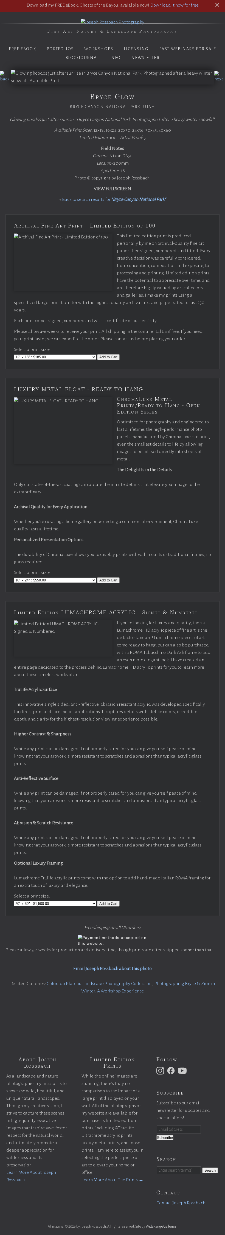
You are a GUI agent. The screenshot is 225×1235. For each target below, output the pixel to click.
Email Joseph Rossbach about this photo (112, 968)
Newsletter (145, 57)
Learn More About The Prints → (112, 1179)
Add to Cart (108, 357)
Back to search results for (114, 199)
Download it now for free (174, 5)
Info (114, 57)
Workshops (98, 49)
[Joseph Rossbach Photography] (112, 22)
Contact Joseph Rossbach (180, 1202)
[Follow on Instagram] (161, 1070)
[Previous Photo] (5, 79)
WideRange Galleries (161, 1226)
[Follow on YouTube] (183, 1070)
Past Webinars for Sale (187, 49)
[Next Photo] (219, 79)
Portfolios (60, 49)
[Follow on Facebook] (172, 1070)
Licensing (136, 49)
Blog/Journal (82, 57)
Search (210, 1170)
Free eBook (22, 49)
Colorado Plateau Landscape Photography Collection (99, 983)
